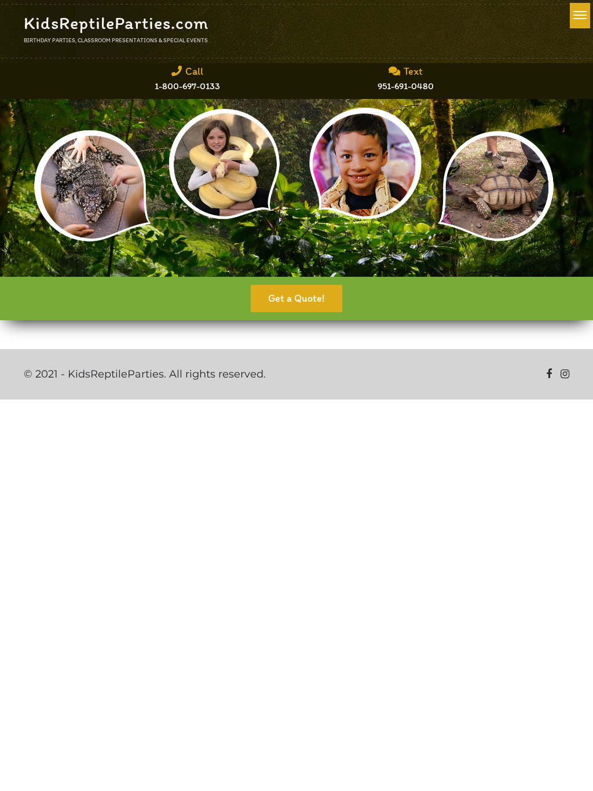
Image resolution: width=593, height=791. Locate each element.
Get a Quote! (296, 298)
